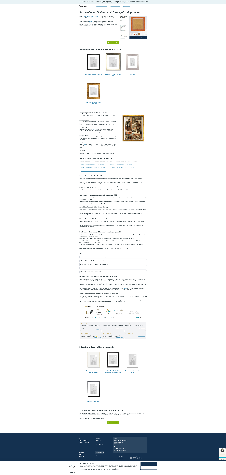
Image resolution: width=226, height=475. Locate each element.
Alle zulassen (149, 463)
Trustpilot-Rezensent (141, 336)
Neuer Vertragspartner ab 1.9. (102, 455)
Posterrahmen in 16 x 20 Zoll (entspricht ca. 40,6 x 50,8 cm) (122, 164)
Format (84, 144)
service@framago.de (121, 448)
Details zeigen (83, 472)
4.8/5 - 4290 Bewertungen (102, 6)
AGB (97, 442)
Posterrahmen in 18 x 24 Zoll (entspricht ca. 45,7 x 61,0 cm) (93, 167)
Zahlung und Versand (83, 440)
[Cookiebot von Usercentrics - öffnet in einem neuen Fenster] (72, 473)
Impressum (98, 440)
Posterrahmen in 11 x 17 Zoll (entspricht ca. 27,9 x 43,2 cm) (93, 164)
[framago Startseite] (83, 6)
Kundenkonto (81, 456)
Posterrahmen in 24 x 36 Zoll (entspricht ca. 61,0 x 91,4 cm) (122, 167)
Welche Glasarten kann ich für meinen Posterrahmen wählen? (95, 264)
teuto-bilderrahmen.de (121, 450)
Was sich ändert (125, 2)
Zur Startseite (81, 452)
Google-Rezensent (98, 329)
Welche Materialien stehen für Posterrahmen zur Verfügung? (94, 260)
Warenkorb (143, 6)
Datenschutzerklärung (100, 444)
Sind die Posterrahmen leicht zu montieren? (91, 271)
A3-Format (95, 129)
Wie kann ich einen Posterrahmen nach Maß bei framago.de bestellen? (97, 257)
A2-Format (83, 136)
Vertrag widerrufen (100, 452)
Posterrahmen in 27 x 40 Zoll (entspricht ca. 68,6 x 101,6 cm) (93, 171)
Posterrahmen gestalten (113, 422)
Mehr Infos (137, 317)
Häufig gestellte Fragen (84, 446)
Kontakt (125, 288)
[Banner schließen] (159, 462)
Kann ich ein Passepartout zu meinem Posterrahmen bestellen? (95, 268)
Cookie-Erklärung (99, 449)
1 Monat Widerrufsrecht (115, 6)
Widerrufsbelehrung (100, 446)
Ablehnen (149, 467)
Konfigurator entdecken (113, 42)
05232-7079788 (127, 6)
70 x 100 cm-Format (104, 151)
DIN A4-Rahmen (106, 123)
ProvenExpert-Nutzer (97, 337)
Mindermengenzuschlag (84, 442)
